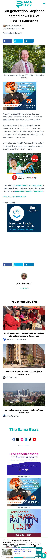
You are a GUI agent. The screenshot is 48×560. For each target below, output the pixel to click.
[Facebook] (13, 439)
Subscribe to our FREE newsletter (27, 185)
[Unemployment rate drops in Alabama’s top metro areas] (24, 394)
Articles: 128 (24, 288)
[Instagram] (22, 439)
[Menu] (44, 4)
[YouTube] (34, 439)
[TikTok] (30, 439)
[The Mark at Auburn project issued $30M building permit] (24, 356)
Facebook (19, 191)
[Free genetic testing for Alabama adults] (24, 461)
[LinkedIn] (26, 439)
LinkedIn (28, 191)
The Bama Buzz (24, 429)
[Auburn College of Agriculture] (19, 95)
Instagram (38, 191)
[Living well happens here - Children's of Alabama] (24, 167)
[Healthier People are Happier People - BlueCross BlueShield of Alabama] (24, 218)
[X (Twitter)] (17, 439)
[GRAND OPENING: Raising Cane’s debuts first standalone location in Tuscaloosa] (24, 318)
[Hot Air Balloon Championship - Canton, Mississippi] (24, 523)
